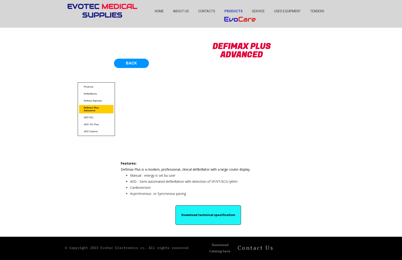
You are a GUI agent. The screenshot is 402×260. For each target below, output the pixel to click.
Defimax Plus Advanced (91, 109)
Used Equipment (287, 11)
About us (181, 11)
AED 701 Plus (91, 124)
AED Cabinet (91, 131)
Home (159, 11)
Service (258, 11)
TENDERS (317, 11)
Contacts (206, 11)
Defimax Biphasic (93, 100)
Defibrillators (90, 93)
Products (233, 11)
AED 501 (89, 117)
